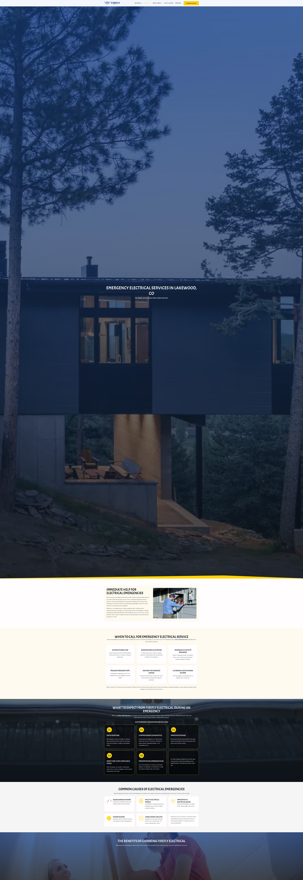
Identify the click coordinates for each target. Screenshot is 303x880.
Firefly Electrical (132, 613)
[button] (142, 3)
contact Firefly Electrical (180, 640)
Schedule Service (191, 3)
